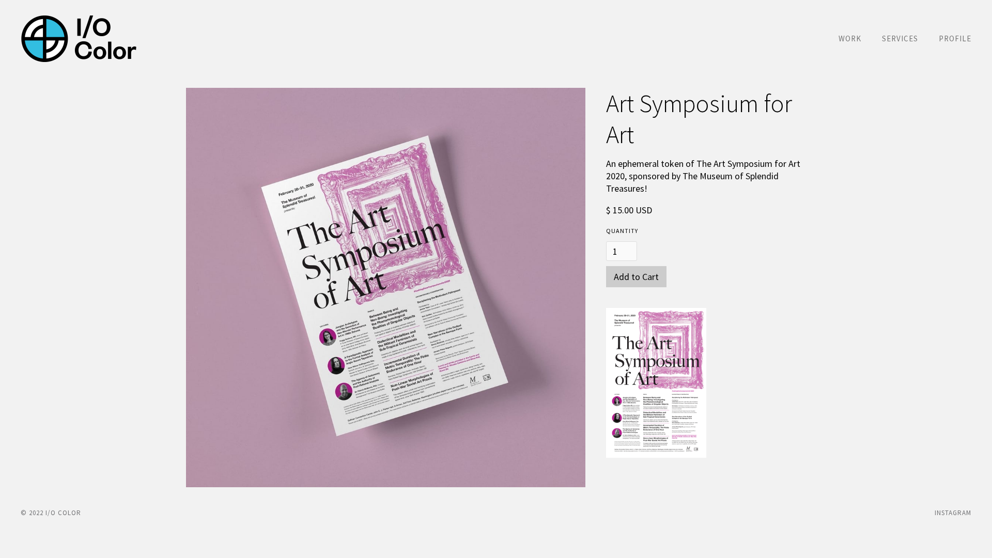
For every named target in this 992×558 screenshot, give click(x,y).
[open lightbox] (385, 287)
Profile (955, 38)
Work (850, 38)
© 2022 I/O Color (51, 512)
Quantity (622, 231)
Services (900, 38)
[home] (79, 39)
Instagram (953, 512)
